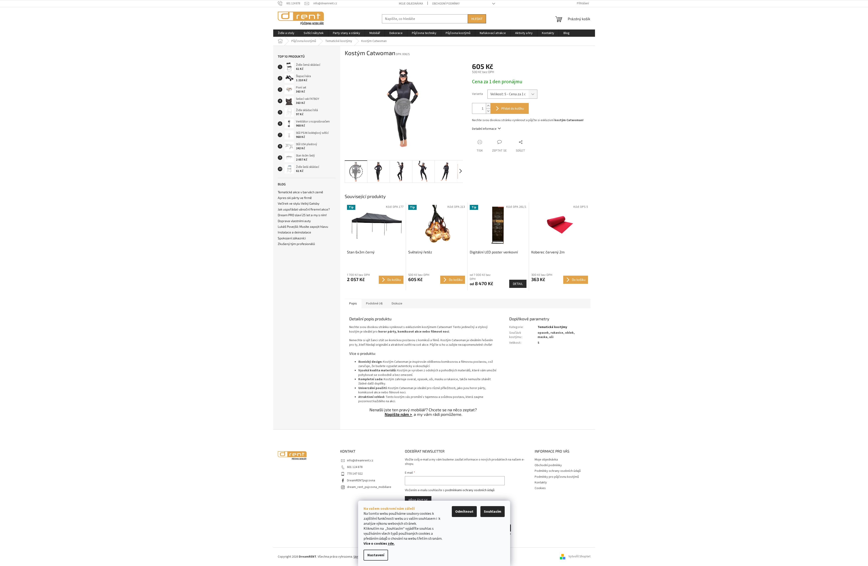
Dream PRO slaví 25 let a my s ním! (302, 215)
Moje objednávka (411, 4)
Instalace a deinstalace (294, 232)
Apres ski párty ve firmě (295, 197)
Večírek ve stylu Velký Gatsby (298, 203)
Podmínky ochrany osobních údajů (558, 471)
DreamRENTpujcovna (361, 480)
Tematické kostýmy (552, 327)
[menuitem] (286, 33)
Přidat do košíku (512, 108)
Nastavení (375, 555)
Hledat (476, 19)
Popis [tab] (353, 303)
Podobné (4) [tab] (374, 303)
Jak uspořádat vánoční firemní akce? (304, 209)
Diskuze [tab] (397, 303)
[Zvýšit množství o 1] (488, 105)
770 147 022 (355, 473)
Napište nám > (398, 414)
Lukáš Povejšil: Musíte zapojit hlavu (303, 226)
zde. (391, 543)
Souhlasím (492, 511)
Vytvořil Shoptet (579, 556)
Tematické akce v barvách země (300, 192)
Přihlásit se (418, 500)
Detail (518, 284)
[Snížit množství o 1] (488, 111)
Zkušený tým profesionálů (296, 243)
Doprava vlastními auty (294, 221)
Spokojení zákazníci (292, 238)
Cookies (540, 488)
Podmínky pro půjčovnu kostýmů (557, 477)
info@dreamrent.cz (360, 460)
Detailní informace (484, 129)
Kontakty (541, 482)
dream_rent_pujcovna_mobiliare (369, 487)
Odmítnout (464, 511)
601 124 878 (355, 467)
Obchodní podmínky (446, 4)
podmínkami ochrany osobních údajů (469, 490)
